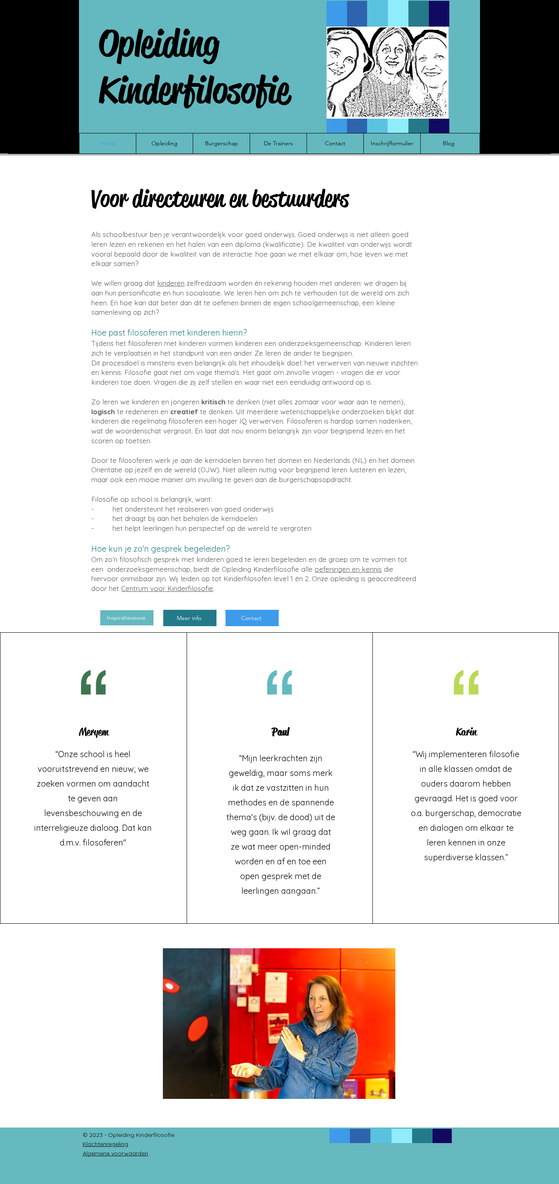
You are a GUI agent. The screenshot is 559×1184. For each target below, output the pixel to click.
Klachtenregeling (105, 1144)
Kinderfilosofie (194, 90)
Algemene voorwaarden (115, 1153)
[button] (279, 1023)
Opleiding (159, 43)
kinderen (171, 283)
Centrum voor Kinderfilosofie (167, 588)
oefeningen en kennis (348, 569)
